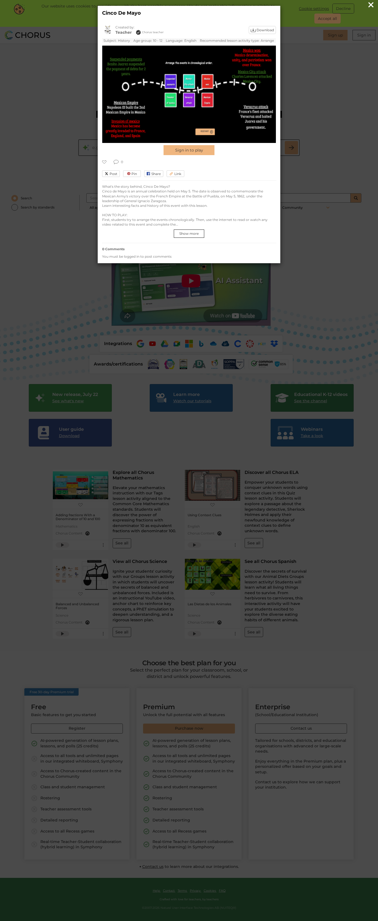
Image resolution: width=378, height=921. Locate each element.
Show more (189, 233)
